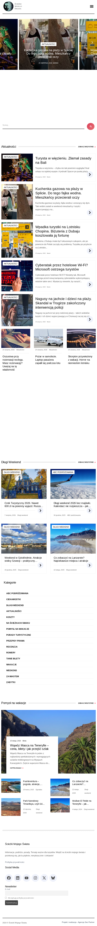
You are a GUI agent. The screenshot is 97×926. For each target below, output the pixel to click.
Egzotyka (39, 790)
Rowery (10, 653)
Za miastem (12, 676)
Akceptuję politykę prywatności (21, 898)
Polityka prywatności (14, 862)
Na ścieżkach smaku (18, 623)
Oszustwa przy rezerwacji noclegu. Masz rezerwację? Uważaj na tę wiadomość (13, 363)
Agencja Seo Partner (86, 922)
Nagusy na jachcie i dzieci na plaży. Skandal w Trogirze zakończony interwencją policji (63, 303)
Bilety (24, 741)
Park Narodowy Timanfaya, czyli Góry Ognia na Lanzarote (33, 804)
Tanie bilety (13, 659)
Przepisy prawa (15, 641)
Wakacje (11, 665)
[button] (91, 6)
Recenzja (12, 647)
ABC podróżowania (63, 472)
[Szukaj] (90, 126)
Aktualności (48, 44)
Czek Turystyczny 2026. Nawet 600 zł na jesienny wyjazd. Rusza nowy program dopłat (23, 506)
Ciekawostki (13, 599)
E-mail (7, 889)
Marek (55, 63)
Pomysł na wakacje (17, 629)
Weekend (11, 670)
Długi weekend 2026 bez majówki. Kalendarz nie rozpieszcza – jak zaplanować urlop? (72, 506)
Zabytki (10, 682)
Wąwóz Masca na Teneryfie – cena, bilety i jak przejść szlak (29, 747)
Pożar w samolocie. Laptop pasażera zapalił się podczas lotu (47, 359)
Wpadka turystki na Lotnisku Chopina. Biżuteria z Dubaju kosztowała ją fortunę (57, 231)
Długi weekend (12, 472)
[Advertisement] (48, 89)
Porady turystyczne (18, 635)
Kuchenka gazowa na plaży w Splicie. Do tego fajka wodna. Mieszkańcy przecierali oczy (48, 53)
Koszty (10, 617)
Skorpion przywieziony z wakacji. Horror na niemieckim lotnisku (80, 359)
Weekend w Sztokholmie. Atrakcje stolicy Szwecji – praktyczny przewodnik (23, 560)
